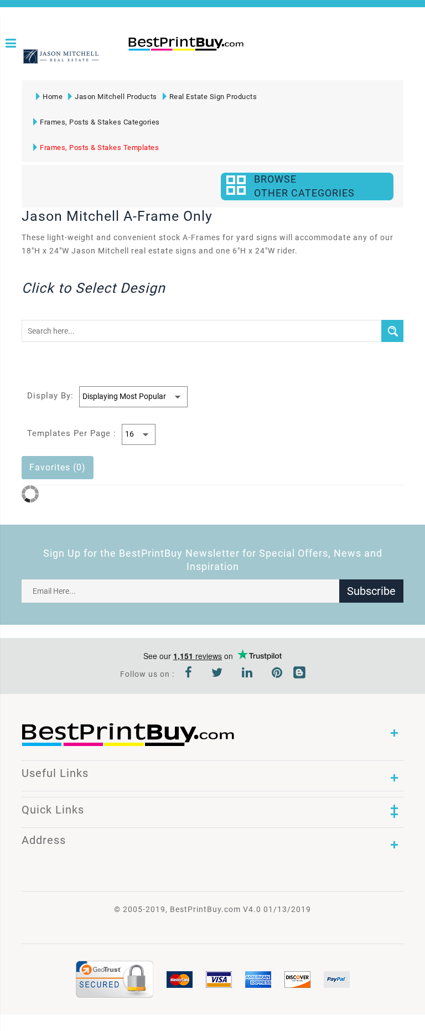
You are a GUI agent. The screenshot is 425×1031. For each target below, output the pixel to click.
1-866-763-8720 (132, 62)
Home (53, 96)
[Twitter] (217, 674)
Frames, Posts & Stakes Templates (99, 147)
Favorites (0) (57, 467)
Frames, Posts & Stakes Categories (100, 122)
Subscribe (371, 591)
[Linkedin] (247, 674)
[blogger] (299, 674)
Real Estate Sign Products (213, 96)
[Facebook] (189, 674)
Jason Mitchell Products (116, 96)
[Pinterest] (277, 674)
